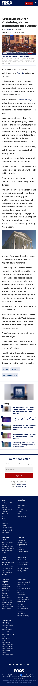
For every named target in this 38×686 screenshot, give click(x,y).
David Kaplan (7, 29)
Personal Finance (7, 528)
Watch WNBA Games (6, 651)
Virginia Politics (10, 375)
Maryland (4, 507)
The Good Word (7, 602)
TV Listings (5, 560)
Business (4, 521)
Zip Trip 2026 (21, 571)
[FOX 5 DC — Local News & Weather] (7, 3)
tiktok (24, 664)
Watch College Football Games (7, 629)
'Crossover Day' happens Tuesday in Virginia (16, 56)
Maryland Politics (22, 542)
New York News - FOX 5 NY (7, 543)
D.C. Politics (21, 540)
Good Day (21, 557)
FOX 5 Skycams (22, 505)
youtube (9, 664)
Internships (20, 611)
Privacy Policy (21, 485)
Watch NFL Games (7, 625)
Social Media (21, 602)
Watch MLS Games (8, 654)
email (28, 664)
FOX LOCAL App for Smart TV (23, 589)
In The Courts (6, 598)
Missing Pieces (6, 609)
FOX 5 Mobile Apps (23, 599)
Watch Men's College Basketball (7, 643)
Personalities (21, 595)
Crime (3, 516)
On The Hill (5, 595)
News (19, 29)
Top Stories (5, 532)
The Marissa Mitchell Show (6, 585)
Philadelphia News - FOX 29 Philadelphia (8, 547)
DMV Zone (5, 588)
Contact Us (20, 592)
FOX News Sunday (7, 530)
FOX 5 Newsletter (23, 597)
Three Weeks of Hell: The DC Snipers (8, 605)
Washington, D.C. (7, 503)
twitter (17, 664)
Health (4, 525)
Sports (4, 518)
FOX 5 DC (14, 29)
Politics (20, 537)
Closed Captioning (23, 615)
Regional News (5, 538)
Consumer (5, 523)
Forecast (20, 503)
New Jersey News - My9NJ (8, 551)
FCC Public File (22, 606)
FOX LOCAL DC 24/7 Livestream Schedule (7, 572)
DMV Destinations (23, 562)
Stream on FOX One (6, 621)
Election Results (22, 549)
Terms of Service (20, 486)
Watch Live (29, 3)
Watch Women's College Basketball (7, 647)
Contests (20, 604)
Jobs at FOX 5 (21, 613)
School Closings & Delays (23, 510)
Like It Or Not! (6, 591)
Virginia (20, 73)
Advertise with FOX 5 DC (23, 585)
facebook (13, 664)
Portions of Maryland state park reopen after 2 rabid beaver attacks (24, 427)
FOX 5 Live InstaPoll (23, 582)
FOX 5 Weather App (23, 514)
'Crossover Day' (24, 99)
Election (19, 547)
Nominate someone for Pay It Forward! (23, 567)
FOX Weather (21, 516)
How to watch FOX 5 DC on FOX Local (8, 567)
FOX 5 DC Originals (6, 580)
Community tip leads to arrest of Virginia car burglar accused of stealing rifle (23, 445)
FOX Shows (5, 564)
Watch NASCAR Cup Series (8, 635)
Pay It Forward (22, 564)
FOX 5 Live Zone (7, 600)
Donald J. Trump (22, 552)
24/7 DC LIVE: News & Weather (8, 510)
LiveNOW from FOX (8, 562)
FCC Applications (22, 609)
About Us (21, 579)
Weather (21, 500)
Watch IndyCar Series (6, 639)
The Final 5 (5, 593)
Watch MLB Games (8, 632)
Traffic (19, 507)
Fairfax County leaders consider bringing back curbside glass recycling (24, 436)
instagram (20, 664)
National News (6, 514)
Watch (4, 557)
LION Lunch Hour (22, 560)
